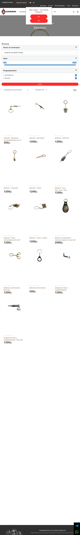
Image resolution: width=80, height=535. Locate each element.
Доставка (43, 5)
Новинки (22, 11)
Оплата (50, 5)
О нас (68, 5)
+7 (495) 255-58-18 (7, 2)
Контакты (75, 5)
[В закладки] (25, 96)
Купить (16, 112)
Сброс (40, 84)
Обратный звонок (21, 2)
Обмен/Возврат (60, 5)
